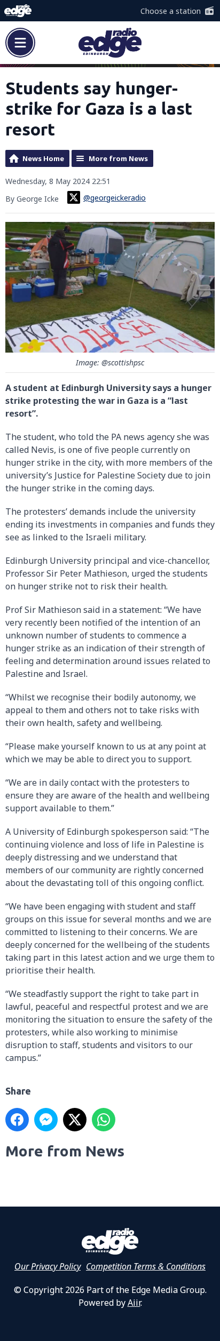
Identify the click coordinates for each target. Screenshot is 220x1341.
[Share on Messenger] (46, 1119)
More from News (118, 158)
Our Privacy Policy (47, 1266)
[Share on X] (75, 1119)
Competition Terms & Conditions (146, 1266)
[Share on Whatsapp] (103, 1119)
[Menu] (20, 43)
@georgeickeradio (114, 198)
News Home (43, 158)
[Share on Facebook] (17, 1119)
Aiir (134, 1302)
